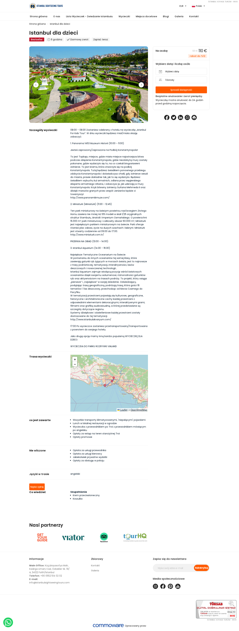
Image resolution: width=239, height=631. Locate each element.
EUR (181, 6)
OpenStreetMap (139, 409)
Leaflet (123, 409)
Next (141, 84)
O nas (56, 16)
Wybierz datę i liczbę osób (173, 64)
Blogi (166, 16)
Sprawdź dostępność (181, 89)
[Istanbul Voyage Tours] (73, 6)
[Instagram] (155, 586)
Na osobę (161, 51)
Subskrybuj (201, 567)
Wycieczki (124, 16)
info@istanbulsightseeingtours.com (49, 581)
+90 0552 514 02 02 (45, 575)
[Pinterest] (170, 586)
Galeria (95, 570)
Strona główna (38, 16)
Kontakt (194, 16)
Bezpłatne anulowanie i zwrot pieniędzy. (179, 96)
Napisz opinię (37, 486)
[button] (89, 16)
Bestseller (37, 39)
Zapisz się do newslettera (169, 559)
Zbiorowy (97, 559)
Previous (36, 84)
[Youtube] (177, 586)
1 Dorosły (169, 80)
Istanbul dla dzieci (60, 24)
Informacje (36, 559)
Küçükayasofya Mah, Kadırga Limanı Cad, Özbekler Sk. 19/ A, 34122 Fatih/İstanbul (49, 569)
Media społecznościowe (169, 579)
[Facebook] (163, 586)
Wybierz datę (172, 71)
